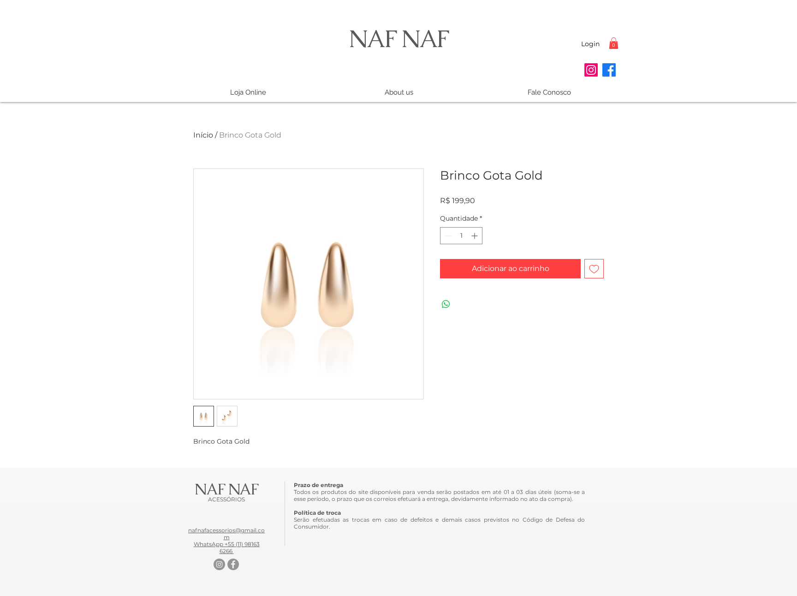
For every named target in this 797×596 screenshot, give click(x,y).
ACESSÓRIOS (226, 499)
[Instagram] (591, 70)
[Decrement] (447, 236)
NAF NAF (398, 38)
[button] (614, 43)
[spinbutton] (461, 236)
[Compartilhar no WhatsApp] (446, 304)
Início (203, 135)
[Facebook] (609, 70)
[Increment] (475, 236)
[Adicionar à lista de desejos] (594, 268)
